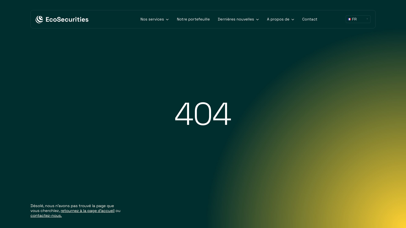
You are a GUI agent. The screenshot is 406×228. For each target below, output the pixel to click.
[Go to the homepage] (62, 19)
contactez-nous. (46, 215)
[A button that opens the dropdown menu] (166, 19)
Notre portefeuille (193, 19)
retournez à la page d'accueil (88, 210)
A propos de (278, 19)
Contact (310, 19)
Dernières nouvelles (236, 19)
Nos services (152, 19)
